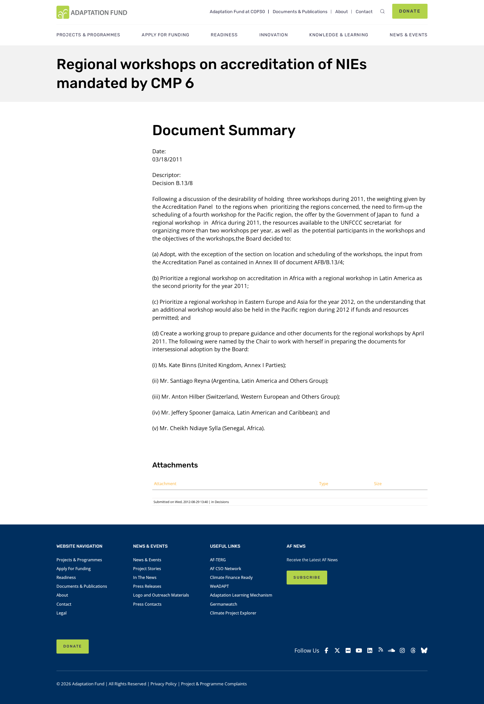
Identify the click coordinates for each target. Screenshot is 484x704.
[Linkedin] (369, 650)
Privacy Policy (163, 684)
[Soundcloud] (391, 650)
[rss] (380, 650)
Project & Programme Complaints (214, 684)
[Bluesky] (424, 650)
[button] (382, 11)
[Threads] (413, 650)
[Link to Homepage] (91, 12)
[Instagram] (402, 650)
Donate (410, 11)
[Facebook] (326, 650)
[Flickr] (348, 650)
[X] (337, 650)
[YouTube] (358, 650)
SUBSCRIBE (306, 577)
